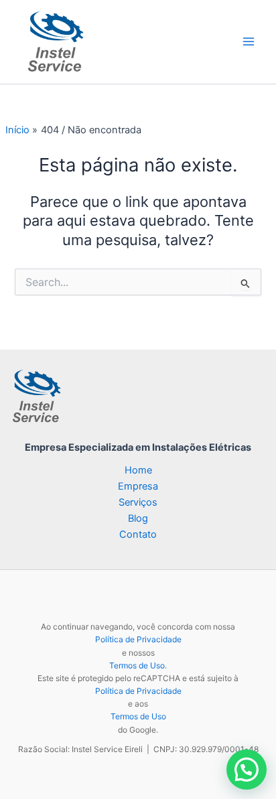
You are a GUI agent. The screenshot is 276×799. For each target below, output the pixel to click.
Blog (138, 518)
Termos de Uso (137, 665)
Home (138, 470)
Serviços (138, 502)
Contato (138, 534)
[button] (246, 769)
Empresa (138, 486)
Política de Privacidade (138, 639)
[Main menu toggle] (248, 42)
